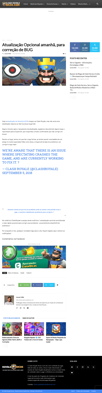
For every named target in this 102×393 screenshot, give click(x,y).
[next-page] (6, 346)
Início (26, 4)
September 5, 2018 (17, 173)
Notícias (27, 335)
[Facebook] (17, 308)
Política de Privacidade (82, 391)
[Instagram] (21, 308)
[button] (97, 4)
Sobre (73, 391)
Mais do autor (28, 318)
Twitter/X (28, 273)
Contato (93, 391)
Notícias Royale (36, 4)
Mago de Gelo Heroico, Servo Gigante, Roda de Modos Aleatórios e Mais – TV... (84, 87)
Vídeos (73, 4)
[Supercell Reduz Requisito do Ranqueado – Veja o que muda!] (56, 329)
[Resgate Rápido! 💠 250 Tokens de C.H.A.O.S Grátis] (34, 329)
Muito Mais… (83, 4)
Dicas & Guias (52, 4)
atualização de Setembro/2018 (17, 121)
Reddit (22, 273)
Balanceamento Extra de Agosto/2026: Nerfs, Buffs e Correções (12, 339)
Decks (64, 4)
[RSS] (88, 367)
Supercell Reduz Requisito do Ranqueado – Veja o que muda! (56, 339)
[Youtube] (28, 308)
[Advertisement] (51, 24)
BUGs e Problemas (13, 273)
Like (75, 43)
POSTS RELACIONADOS (11, 318)
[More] (57, 285)
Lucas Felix (8, 53)
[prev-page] (3, 346)
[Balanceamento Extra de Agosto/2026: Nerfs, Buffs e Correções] (12, 329)
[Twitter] (24, 308)
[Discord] (72, 367)
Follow (85, 43)
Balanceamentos (7, 335)
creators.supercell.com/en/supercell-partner (42, 380)
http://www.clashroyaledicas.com (25, 300)
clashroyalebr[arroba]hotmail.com (44, 384)
